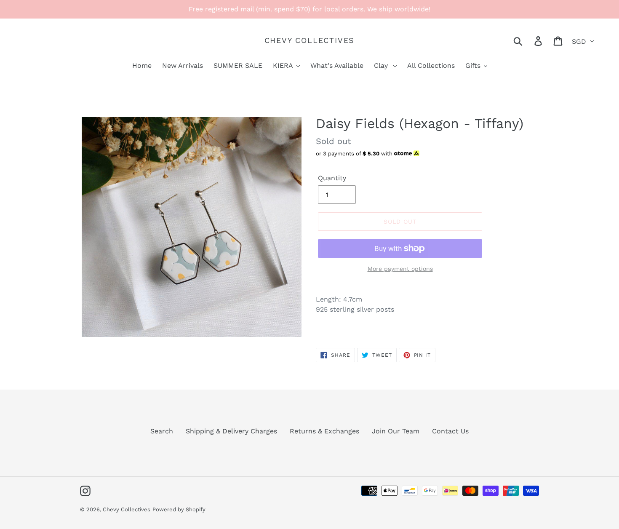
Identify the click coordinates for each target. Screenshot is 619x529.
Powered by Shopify (178, 509)
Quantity (332, 178)
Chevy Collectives (309, 40)
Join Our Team (395, 431)
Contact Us (450, 431)
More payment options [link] (400, 268)
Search (161, 431)
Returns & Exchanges (324, 431)
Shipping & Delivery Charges (231, 431)
